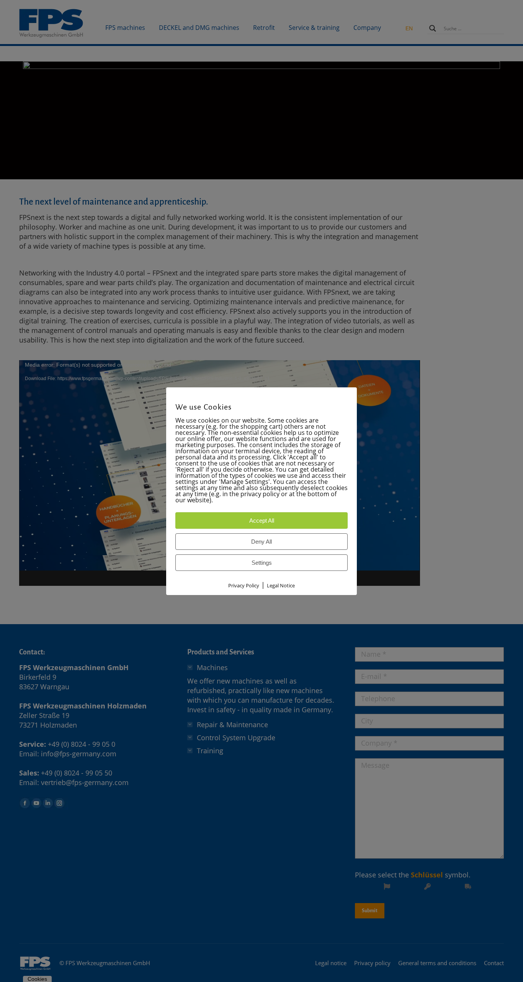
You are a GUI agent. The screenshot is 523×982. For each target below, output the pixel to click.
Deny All (261, 541)
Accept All (261, 520)
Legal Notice (281, 585)
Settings (262, 562)
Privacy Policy (243, 585)
